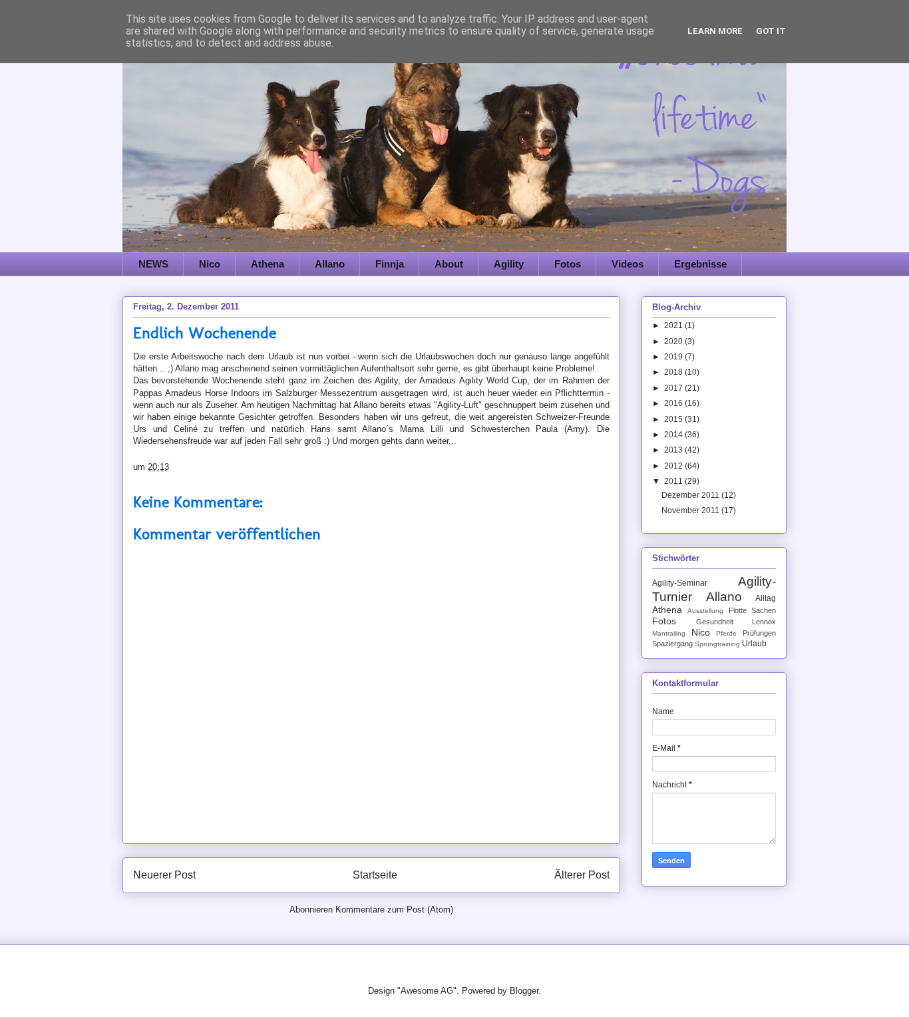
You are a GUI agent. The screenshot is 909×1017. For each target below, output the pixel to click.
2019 (674, 356)
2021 (674, 325)
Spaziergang (672, 644)
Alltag (765, 598)
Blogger (524, 991)
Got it (771, 31)
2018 (674, 372)
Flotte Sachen (752, 610)
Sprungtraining (717, 644)
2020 (674, 341)
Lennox (764, 622)
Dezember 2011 (691, 495)
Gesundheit (714, 622)
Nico (209, 264)
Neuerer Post (164, 875)
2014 (674, 434)
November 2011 (691, 510)
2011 (674, 481)
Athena (267, 264)
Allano (330, 264)
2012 (674, 466)
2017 (674, 388)
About (449, 264)
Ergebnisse (700, 264)
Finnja (389, 264)
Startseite (375, 875)
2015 (674, 419)
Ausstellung (705, 610)
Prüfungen (759, 633)
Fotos (567, 264)
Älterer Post (582, 875)
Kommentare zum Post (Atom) (394, 910)
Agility (509, 264)
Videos (627, 264)
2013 (674, 450)
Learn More (715, 31)
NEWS (153, 264)
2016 (674, 403)
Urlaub (754, 643)
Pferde (726, 633)
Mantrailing (668, 633)
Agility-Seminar (679, 583)
